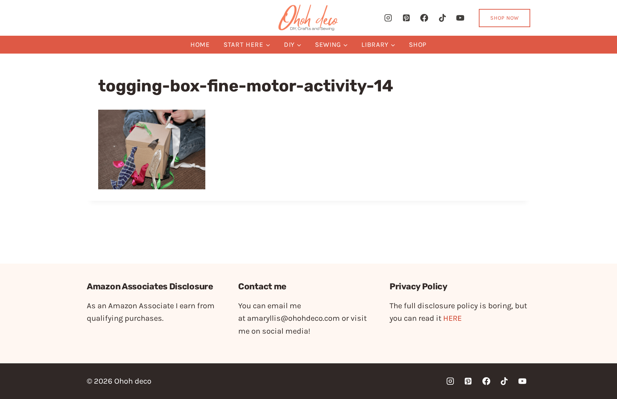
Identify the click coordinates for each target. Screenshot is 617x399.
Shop (418, 45)
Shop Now (504, 18)
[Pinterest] (406, 18)
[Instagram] (388, 18)
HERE (452, 318)
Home (200, 45)
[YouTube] (460, 18)
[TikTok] (442, 18)
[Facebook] (424, 18)
